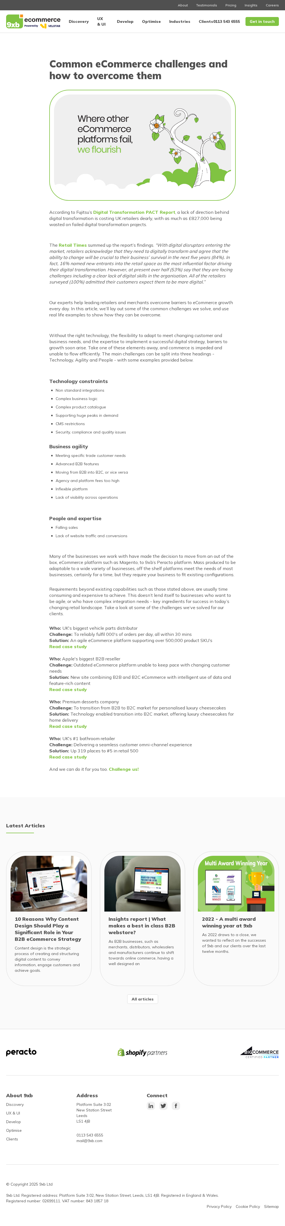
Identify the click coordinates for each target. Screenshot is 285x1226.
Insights (251, 5)
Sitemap (271, 1206)
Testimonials (206, 5)
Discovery (79, 21)
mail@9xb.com (89, 1140)
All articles (143, 999)
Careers (272, 5)
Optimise (151, 21)
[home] (33, 21)
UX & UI (13, 1113)
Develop (125, 21)
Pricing (230, 5)
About (183, 5)
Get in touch (262, 21)
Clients (206, 21)
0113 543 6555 (226, 21)
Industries (179, 21)
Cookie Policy (248, 1206)
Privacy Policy (219, 1206)
